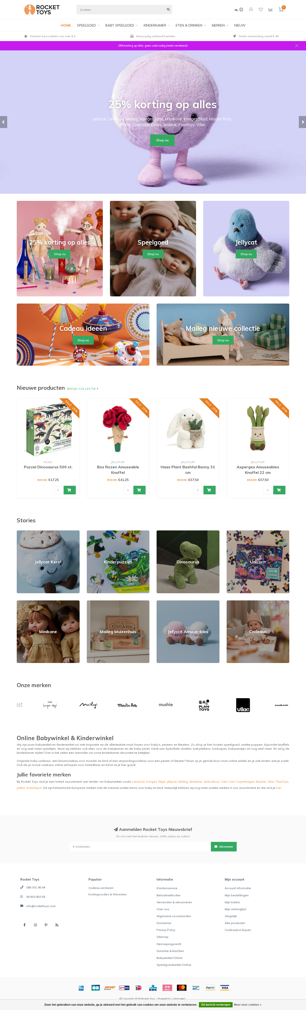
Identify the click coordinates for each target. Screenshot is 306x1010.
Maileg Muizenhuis (100, 602)
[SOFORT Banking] (110, 987)
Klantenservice (167, 888)
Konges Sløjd (155, 781)
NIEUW (240, 25)
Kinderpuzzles (97, 532)
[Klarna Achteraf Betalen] (167, 987)
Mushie (261, 781)
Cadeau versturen (101, 888)
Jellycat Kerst (26, 532)
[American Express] (81, 987)
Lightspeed (178, 998)
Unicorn (232, 532)
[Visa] (225, 987)
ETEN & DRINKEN (189, 25)
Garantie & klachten (170, 951)
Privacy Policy (166, 930)
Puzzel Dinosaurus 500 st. (48, 467)
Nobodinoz (211, 781)
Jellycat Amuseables (171, 602)
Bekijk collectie (82, 388)
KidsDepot (34, 788)
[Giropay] (124, 987)
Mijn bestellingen (237, 895)
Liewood (138, 781)
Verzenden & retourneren (174, 902)
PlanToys (282, 781)
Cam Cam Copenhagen (237, 781)
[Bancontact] (196, 987)
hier (278, 788)
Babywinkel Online (169, 958)
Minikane (23, 602)
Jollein (21, 788)
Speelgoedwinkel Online (174, 965)
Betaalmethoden (168, 895)
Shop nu (153, 140)
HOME (66, 25)
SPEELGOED (86, 25)
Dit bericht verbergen (215, 1004)
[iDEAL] (139, 987)
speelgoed (232, 744)
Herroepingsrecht (169, 944)
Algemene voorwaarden (174, 916)
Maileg (183, 781)
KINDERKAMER (155, 25)
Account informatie (238, 888)
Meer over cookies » (248, 1004)
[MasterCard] (182, 987)
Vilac (271, 781)
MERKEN (218, 25)
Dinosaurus (165, 532)
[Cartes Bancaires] (96, 987)
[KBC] (153, 987)
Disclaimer (164, 923)
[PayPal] (210, 987)
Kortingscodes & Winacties (107, 894)
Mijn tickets (232, 902)
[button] (3, 122)
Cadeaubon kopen (238, 930)
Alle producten (235, 923)
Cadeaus (233, 602)
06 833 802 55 (35, 896)
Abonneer (226, 846)
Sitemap (163, 937)
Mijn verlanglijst (235, 909)
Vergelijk (231, 916)
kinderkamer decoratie (118, 752)
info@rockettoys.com (41, 906)
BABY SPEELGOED (119, 25)
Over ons (163, 909)
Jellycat (172, 781)
